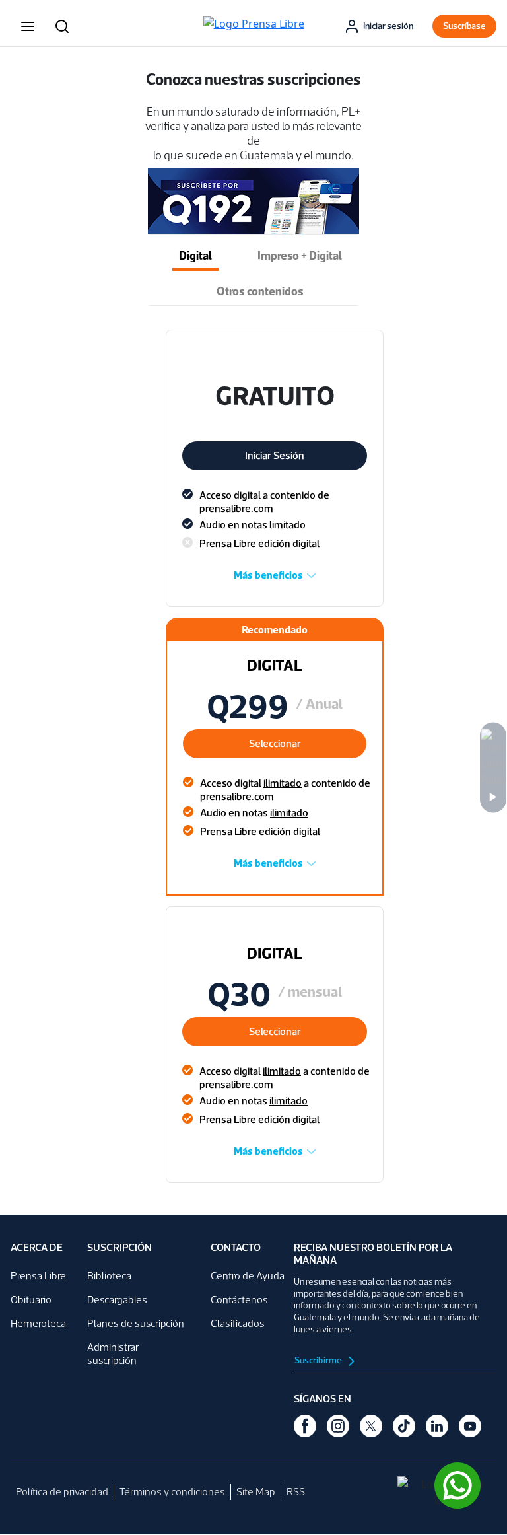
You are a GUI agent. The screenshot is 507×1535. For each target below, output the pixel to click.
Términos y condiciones (172, 1491)
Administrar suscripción (113, 1354)
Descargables (117, 1299)
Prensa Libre (38, 1275)
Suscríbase (464, 26)
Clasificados (238, 1323)
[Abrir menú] (27, 26)
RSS (296, 1491)
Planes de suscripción (135, 1323)
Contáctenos (239, 1299)
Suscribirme (318, 1360)
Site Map (255, 1491)
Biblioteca (109, 1275)
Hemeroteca (38, 1323)
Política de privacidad (62, 1491)
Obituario (31, 1299)
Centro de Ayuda (248, 1275)
